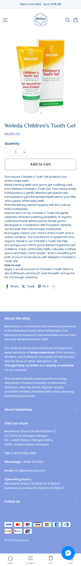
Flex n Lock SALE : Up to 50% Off (40, 4)
